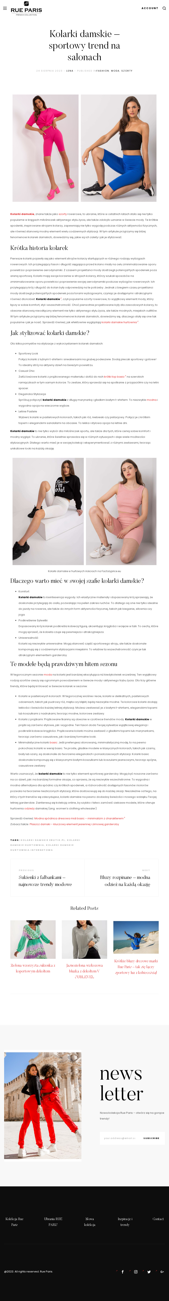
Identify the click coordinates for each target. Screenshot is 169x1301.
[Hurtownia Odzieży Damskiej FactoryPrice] (161, 1272)
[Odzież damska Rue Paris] (122, 1272)
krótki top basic (114, 377)
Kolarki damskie (22, 214)
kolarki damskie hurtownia (119, 322)
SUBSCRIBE (151, 1138)
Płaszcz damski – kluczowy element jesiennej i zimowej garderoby (74, 824)
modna (152, 400)
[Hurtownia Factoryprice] (148, 1272)
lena (69, 70)
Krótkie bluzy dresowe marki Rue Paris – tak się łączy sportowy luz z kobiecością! (136, 967)
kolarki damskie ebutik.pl (43, 840)
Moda (115, 70)
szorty (127, 70)
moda (48, 675)
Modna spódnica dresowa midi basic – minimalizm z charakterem (78, 818)
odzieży (29, 808)
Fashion (102, 70)
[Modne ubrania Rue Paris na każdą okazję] (135, 1272)
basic (53, 742)
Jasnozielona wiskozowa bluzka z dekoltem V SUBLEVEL (84, 971)
